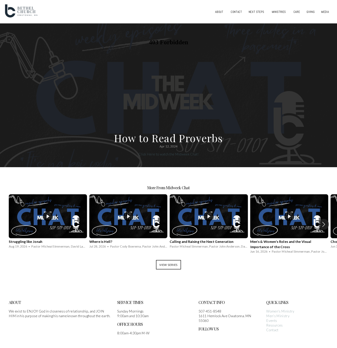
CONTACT (236, 12)
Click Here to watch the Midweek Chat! (168, 154)
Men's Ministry (277, 316)
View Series (168, 265)
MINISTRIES (279, 12)
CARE (297, 12)
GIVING (311, 12)
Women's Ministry (280, 311)
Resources (274, 325)
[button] (323, 224)
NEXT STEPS (257, 12)
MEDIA (325, 12)
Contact (272, 330)
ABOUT (219, 12)
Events (271, 321)
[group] (48, 221)
